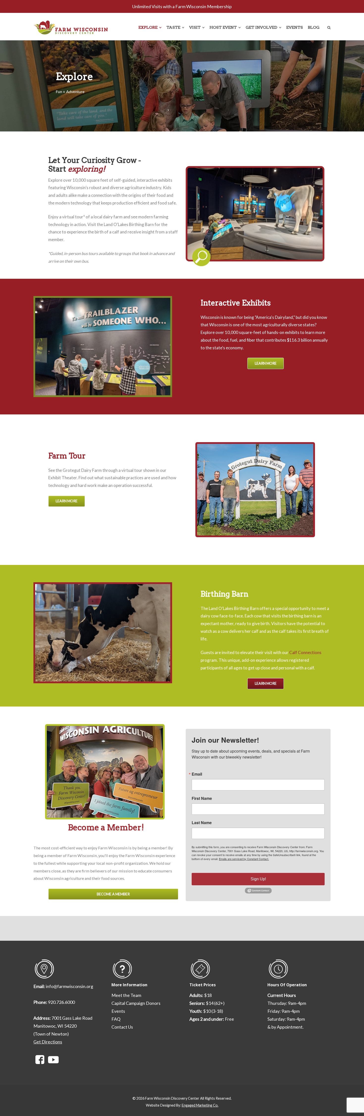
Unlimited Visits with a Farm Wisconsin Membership (182, 6)
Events (118, 1011)
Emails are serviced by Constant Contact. (244, 859)
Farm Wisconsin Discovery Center (172, 1098)
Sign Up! (258, 879)
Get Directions (47, 1041)
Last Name (202, 823)
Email (197, 774)
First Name (202, 798)
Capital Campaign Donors (135, 1003)
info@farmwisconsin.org (69, 986)
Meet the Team (126, 995)
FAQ (115, 1019)
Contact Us (122, 1027)
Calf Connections (305, 652)
